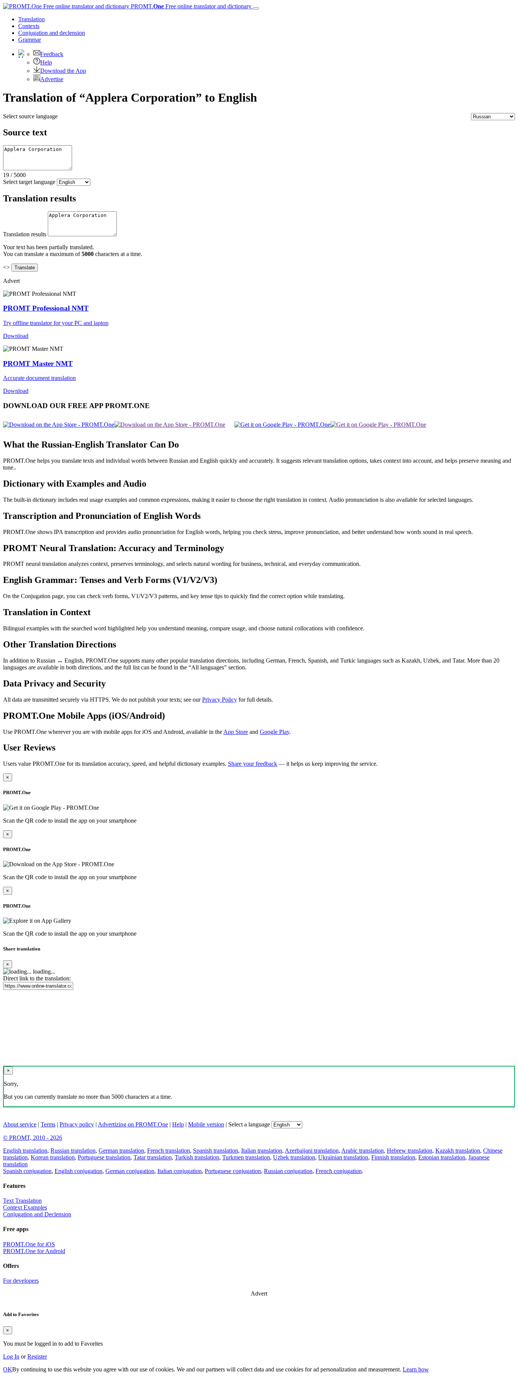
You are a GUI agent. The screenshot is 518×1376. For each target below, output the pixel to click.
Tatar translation (152, 1157)
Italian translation (261, 1150)
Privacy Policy (219, 699)
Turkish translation (197, 1157)
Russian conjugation (288, 1171)
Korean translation (53, 1157)
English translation (25, 1150)
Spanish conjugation (27, 1171)
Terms (48, 1124)
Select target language (29, 182)
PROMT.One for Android (34, 1251)
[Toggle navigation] (256, 8)
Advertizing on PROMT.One (133, 1124)
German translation (121, 1150)
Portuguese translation (104, 1157)
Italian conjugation (179, 1171)
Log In (11, 1356)
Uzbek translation (294, 1157)
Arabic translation (362, 1150)
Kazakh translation (457, 1150)
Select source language (30, 116)
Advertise (51, 79)
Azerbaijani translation (312, 1150)
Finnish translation (393, 1157)
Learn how (416, 1369)
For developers (21, 1280)
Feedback (51, 54)
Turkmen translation (246, 1157)
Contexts (28, 26)
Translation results (24, 234)
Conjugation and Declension (37, 1214)
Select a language (249, 1124)
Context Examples (25, 1207)
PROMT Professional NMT (46, 308)
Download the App (63, 71)
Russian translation (73, 1150)
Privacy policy (77, 1124)
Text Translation (22, 1200)
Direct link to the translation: (37, 978)
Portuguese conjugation (233, 1171)
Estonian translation (441, 1157)
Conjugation (51, 33)
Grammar (29, 39)
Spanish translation (215, 1150)
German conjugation (129, 1171)
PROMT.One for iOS (29, 1244)
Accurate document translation (39, 378)
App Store (235, 732)
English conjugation (78, 1171)
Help (46, 62)
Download (15, 336)
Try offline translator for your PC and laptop (55, 323)
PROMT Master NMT (38, 364)
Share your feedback (252, 763)
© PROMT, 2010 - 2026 (32, 1137)
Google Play (274, 732)
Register (37, 1356)
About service (19, 1124)
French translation (168, 1150)
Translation (31, 19)
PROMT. (190, 6)
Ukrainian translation (343, 1157)
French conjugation (339, 1171)
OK (7, 1369)
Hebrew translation (409, 1150)
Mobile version (206, 1124)
